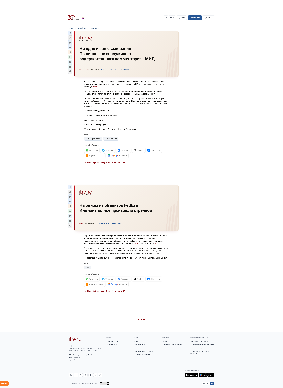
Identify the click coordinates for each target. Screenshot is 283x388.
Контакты (138, 348)
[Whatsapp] (71, 375)
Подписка (166, 341)
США (87, 267)
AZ (208, 383)
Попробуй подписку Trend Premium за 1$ (106, 162)
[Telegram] (90, 375)
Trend (94, 87)
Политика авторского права (200, 348)
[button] (70, 33)
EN (204, 383)
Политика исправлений (142, 354)
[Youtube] (86, 375)
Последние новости (113, 341)
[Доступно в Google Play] (206, 375)
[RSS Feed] (100, 375)
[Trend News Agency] (75, 340)
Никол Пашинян (111, 139)
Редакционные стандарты (143, 351)
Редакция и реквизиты (142, 344)
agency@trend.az (74, 360)
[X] (81, 375)
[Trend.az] (76, 17)
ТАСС (156, 243)
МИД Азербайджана (93, 139)
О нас (136, 341)
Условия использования (199, 341)
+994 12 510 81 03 (74, 357)
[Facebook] (76, 375)
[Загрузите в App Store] (191, 375)
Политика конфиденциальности (202, 344)
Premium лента (111, 344)
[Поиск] (166, 17)
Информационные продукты (172, 344)
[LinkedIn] (95, 375)
